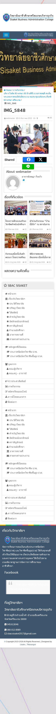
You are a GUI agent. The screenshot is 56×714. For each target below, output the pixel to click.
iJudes (22, 645)
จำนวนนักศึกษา (16, 330)
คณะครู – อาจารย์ (18, 373)
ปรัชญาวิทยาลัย (17, 308)
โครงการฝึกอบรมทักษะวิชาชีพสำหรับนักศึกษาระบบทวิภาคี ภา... (15, 224)
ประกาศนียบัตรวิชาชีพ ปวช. (23, 352)
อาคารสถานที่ (16, 334)
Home (8, 90)
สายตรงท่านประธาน (19, 339)
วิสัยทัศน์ (13, 312)
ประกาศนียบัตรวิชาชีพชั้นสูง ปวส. (26, 356)
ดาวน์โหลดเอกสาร (16, 397)
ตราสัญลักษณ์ (16, 325)
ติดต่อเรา (12, 402)
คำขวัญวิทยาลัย (17, 317)
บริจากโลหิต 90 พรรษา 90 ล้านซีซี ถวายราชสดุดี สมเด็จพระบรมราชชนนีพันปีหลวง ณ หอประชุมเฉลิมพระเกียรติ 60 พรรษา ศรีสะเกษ (27, 96)
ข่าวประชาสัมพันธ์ (16, 381)
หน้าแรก (11, 293)
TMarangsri (31, 645)
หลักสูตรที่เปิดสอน (17, 347)
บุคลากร (12, 364)
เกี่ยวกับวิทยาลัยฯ (16, 299)
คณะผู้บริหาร (15, 369)
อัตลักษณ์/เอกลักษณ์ (19, 321)
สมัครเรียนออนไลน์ (17, 391)
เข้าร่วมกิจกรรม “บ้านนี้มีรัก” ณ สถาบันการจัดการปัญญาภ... (40, 224)
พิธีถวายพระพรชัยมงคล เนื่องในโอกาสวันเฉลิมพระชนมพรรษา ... (40, 259)
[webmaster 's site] (24, 180)
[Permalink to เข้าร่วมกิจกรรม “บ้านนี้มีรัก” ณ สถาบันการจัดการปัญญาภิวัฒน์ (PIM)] (40, 207)
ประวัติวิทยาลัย (16, 303)
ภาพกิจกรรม (18, 90)
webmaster (10, 118)
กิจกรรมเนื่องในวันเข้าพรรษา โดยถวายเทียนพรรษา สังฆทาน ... (15, 257)
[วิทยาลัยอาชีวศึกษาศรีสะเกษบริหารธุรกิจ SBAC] (28, 17)
